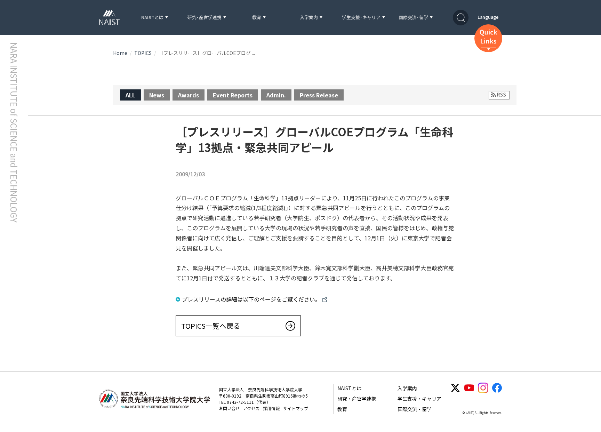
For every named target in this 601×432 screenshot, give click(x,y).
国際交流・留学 (415, 409)
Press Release (319, 95)
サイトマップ (295, 408)
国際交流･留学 (413, 18)
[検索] (460, 17)
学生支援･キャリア (361, 18)
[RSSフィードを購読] (499, 95)
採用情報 (271, 408)
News (156, 95)
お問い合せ (229, 408)
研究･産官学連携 (204, 18)
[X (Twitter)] (455, 388)
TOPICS (143, 52)
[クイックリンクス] (488, 38)
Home (120, 52)
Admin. (276, 95)
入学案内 (309, 18)
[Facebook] (497, 388)
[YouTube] (469, 388)
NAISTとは (152, 18)
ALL (130, 95)
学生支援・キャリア (419, 398)
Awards (188, 95)
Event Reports (233, 95)
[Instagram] (483, 388)
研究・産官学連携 (356, 398)
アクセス (251, 408)
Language (488, 17)
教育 (256, 18)
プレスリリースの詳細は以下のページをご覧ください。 (251, 299)
